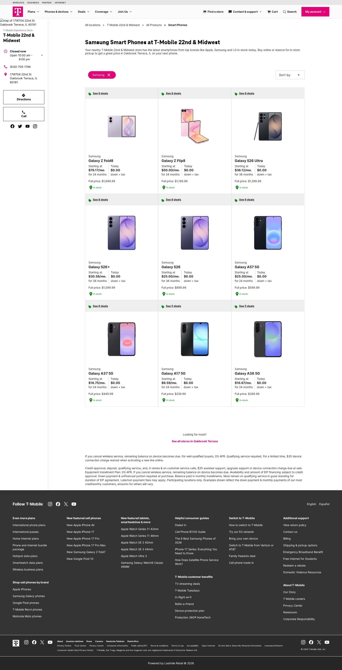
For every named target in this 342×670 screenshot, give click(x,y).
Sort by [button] (290, 75)
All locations (92, 25)
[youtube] (27, 126)
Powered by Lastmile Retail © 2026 (171, 663)
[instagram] (35, 126)
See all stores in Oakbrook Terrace (195, 441)
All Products (154, 25)
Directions (24, 97)
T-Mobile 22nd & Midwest (123, 25)
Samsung (98, 75)
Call (24, 114)
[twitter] (20, 126)
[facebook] (12, 126)
